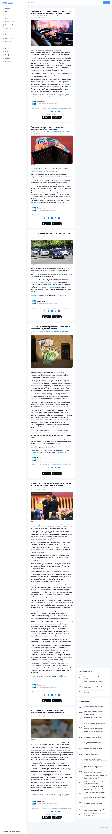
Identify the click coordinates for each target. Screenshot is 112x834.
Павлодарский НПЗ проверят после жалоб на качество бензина (95, 825)
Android (60, 96)
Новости (48, 15)
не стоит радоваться (49, 287)
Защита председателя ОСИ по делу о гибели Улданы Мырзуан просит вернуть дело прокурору (94, 798)
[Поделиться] (44, 111)
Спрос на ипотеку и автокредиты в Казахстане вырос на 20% (93, 777)
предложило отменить (40, 281)
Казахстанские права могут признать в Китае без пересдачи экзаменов (94, 782)
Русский (21, 3)
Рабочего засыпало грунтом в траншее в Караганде (94, 808)
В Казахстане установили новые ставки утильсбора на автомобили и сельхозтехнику (94, 765)
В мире (66, 487)
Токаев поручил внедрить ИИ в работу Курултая (94, 688)
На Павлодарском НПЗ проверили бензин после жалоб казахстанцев (95, 793)
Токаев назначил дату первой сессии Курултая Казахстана (94, 804)
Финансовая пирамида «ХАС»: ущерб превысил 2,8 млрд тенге (93, 692)
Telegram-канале (36, 96)
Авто (55, 15)
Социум (65, 15)
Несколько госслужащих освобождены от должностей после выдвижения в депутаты (95, 759)
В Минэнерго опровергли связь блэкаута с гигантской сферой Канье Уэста (95, 820)
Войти (106, 2)
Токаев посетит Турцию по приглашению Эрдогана (95, 702)
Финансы (62, 131)
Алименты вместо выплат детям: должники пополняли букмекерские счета (95, 728)
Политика (56, 487)
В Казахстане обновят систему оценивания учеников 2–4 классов (93, 813)
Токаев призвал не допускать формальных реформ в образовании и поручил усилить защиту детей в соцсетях (95, 788)
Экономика (56, 131)
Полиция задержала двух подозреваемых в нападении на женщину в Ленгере (95, 738)
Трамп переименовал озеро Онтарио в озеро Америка (94, 697)
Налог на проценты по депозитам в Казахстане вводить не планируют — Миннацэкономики (94, 723)
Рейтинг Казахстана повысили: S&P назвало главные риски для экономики (94, 742)
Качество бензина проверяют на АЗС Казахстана (93, 718)
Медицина (59, 15)
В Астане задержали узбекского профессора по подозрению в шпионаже (94, 753)
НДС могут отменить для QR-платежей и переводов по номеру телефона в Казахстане (95, 748)
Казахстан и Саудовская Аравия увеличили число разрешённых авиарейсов (95, 770)
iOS (65, 96)
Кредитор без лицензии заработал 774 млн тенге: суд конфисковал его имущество (95, 733)
